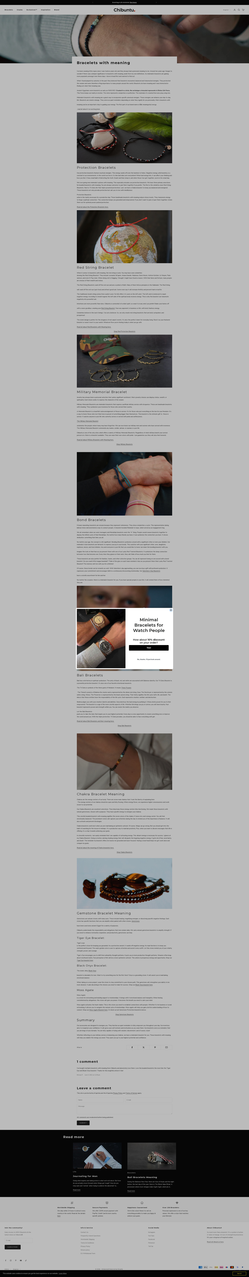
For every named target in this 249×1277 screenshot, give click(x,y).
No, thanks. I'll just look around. (148, 659)
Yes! (149, 648)
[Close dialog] (171, 610)
